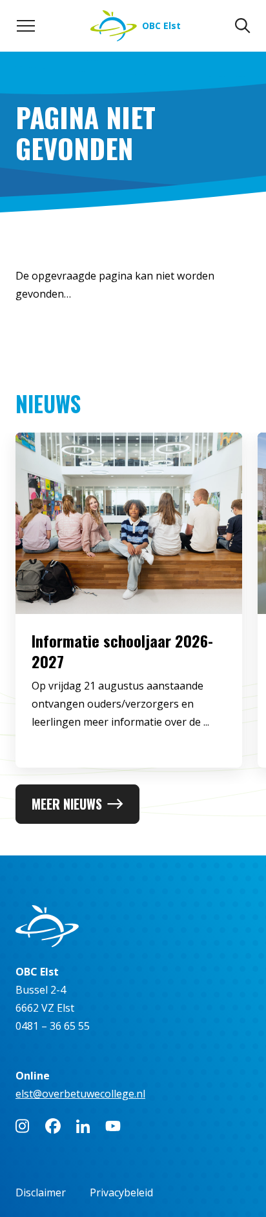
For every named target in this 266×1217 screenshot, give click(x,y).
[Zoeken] (243, 26)
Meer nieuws (67, 803)
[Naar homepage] (133, 926)
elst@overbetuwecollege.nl (80, 1094)
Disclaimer (40, 1192)
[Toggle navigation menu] (25, 25)
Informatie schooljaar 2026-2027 (122, 651)
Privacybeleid (121, 1192)
